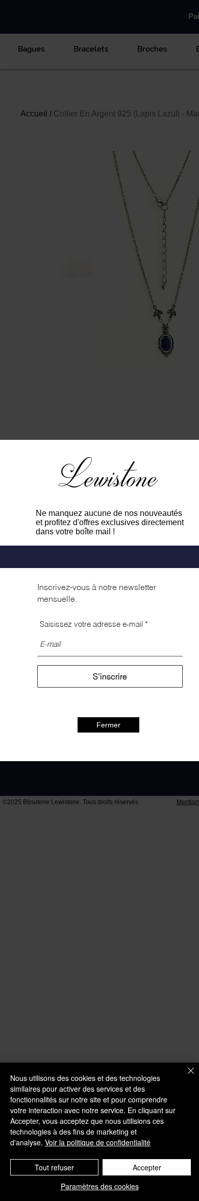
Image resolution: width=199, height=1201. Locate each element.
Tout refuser (54, 1167)
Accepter (147, 1167)
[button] (108, 725)
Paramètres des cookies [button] (100, 1186)
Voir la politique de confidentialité (98, 1142)
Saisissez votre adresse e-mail (91, 624)
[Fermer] (184, 1077)
